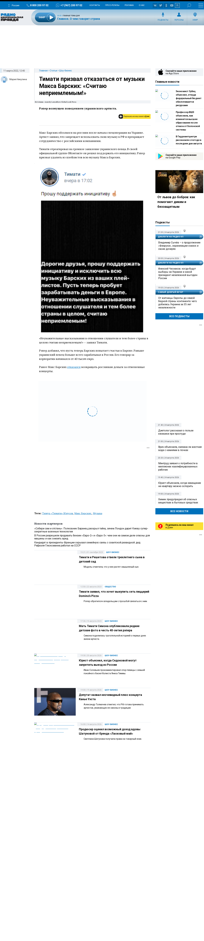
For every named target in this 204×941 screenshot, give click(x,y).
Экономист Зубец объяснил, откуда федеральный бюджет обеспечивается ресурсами (188, 98)
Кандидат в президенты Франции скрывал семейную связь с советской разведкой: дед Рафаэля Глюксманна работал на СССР (87, 544)
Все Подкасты (179, 316)
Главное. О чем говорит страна (78, 18)
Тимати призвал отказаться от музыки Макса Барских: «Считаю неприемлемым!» (92, 86)
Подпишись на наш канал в (136, 116)
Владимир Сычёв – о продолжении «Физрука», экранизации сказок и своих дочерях (179, 245)
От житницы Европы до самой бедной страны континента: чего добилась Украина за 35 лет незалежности (177, 302)
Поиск (189, 5)
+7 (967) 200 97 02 (71, 5)
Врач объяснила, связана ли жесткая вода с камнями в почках (180, 448)
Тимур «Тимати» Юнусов (57, 513)
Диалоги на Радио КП (170, 237)
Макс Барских (83, 513)
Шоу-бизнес (65, 70)
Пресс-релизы (112, 5)
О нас (142, 5)
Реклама (129, 5)
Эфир (195, 20)
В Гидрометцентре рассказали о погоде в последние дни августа (189, 140)
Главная (43, 70)
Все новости (179, 511)
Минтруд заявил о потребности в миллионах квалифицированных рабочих (178, 466)
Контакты (95, 5)
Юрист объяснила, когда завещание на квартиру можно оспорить (179, 484)
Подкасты (163, 20)
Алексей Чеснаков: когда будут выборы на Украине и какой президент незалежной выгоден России (177, 273)
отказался (74, 367)
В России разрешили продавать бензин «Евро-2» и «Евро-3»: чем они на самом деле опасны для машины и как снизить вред (92, 537)
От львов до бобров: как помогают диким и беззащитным (176, 202)
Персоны (179, 20)
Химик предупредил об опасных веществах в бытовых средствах (178, 501)
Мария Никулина (18, 79)
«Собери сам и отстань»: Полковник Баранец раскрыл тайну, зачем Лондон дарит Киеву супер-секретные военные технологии (91, 530)
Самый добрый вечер (170, 292)
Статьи (53, 70)
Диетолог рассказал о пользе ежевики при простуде (175, 432)
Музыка (97, 513)
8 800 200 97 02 (39, 5)
